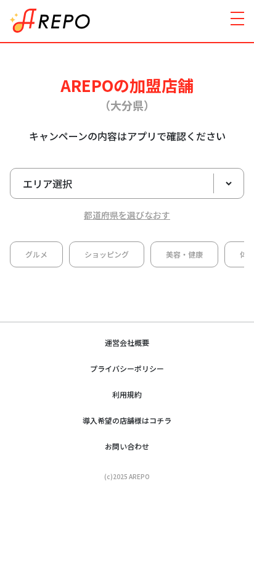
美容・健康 (184, 254)
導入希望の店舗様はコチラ (127, 420)
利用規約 (127, 394)
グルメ (36, 254)
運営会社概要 (127, 342)
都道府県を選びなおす (127, 215)
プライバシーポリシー (127, 368)
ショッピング (106, 254)
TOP (226, 497)
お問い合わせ (127, 446)
